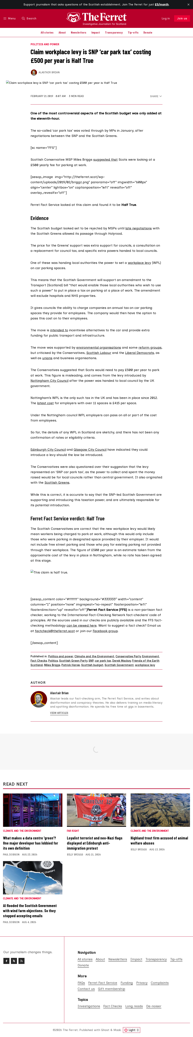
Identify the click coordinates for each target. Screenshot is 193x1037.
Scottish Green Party (73, 660)
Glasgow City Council (90, 449)
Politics (53, 660)
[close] (188, 5)
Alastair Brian (49, 72)
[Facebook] (6, 961)
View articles (59, 713)
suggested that (105, 159)
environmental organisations (98, 347)
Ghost (105, 1030)
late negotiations (138, 228)
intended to (59, 330)
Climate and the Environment (94, 656)
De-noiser (153, 1006)
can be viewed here (81, 625)
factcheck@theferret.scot (55, 631)
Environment (150, 656)
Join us (182, 18)
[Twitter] (14, 961)
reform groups (150, 347)
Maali (117, 1030)
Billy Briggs (75, 854)
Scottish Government (119, 665)
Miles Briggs (52, 665)
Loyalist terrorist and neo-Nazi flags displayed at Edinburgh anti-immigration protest (95, 842)
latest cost (45, 403)
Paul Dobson (11, 854)
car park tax (103, 660)
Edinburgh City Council (48, 449)
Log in (166, 18)
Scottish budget (92, 665)
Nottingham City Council (49, 381)
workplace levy (139, 263)
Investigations (89, 1006)
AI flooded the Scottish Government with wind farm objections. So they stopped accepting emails (30, 910)
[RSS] (21, 961)
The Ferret (70, 1030)
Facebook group (105, 631)
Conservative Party (128, 656)
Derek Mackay (121, 660)
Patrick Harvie (70, 665)
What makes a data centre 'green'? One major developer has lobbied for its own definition (30, 842)
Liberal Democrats (139, 353)
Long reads (134, 1006)
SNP (91, 660)
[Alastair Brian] (34, 72)
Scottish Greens (56, 482)
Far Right (73, 831)
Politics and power (45, 44)
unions (47, 358)
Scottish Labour (98, 353)
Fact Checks (39, 660)
